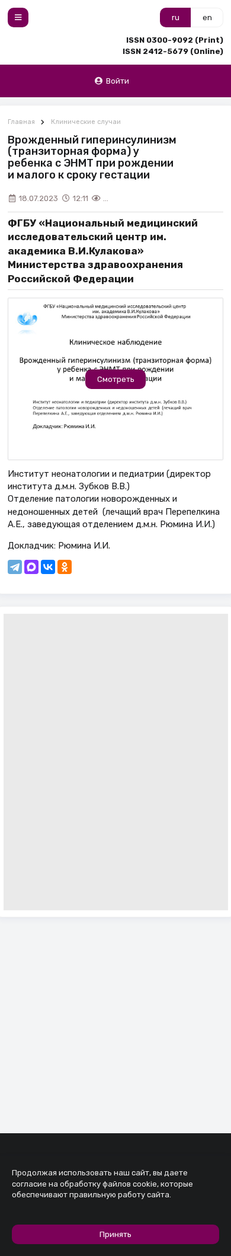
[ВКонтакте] (48, 567)
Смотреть (115, 379)
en (207, 17)
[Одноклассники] (64, 567)
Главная (21, 122)
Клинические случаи (86, 122)
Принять (115, 1234)
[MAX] (31, 567)
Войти (117, 80)
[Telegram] (15, 567)
